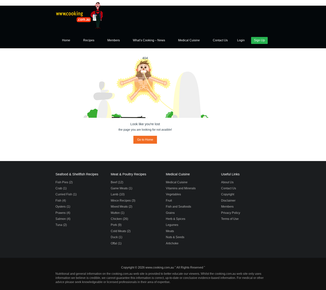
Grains (170, 212)
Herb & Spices (175, 218)
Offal (114, 243)
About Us (227, 182)
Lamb (114, 194)
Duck (114, 237)
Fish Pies (61, 182)
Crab (58, 188)
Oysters (60, 206)
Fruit (169, 200)
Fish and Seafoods (178, 206)
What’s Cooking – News (149, 40)
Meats (170, 231)
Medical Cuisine (189, 40)
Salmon (60, 218)
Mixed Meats (119, 206)
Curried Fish (63, 194)
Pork (114, 224)
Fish (58, 200)
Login (241, 40)
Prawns (60, 212)
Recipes (88, 40)
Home (66, 40)
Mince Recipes (121, 200)
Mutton (115, 212)
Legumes (172, 224)
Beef (114, 182)
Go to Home (145, 139)
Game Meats (119, 188)
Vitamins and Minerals (181, 188)
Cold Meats (118, 231)
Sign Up (259, 40)
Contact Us (220, 40)
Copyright (227, 194)
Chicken (116, 218)
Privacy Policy (230, 212)
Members (113, 40)
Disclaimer (228, 200)
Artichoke (172, 243)
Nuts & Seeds (175, 237)
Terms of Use (230, 218)
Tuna (58, 224)
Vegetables (173, 194)
